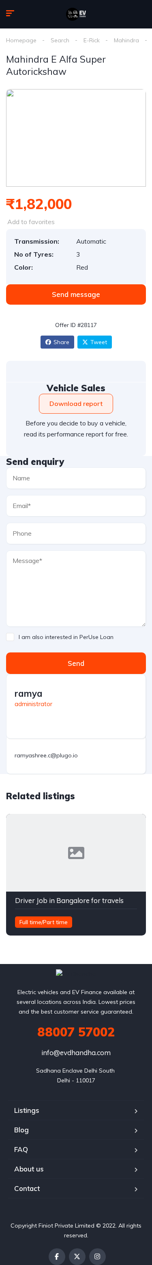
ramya (29, 693)
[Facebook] (57, 1256)
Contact (27, 1188)
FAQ (21, 1149)
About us (29, 1169)
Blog (21, 1129)
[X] (77, 1256)
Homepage (21, 40)
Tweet (98, 342)
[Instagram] (97, 1256)
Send (76, 663)
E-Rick (91, 40)
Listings (26, 1110)
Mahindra (126, 40)
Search (60, 40)
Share (61, 342)
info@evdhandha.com (76, 1052)
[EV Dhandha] (76, 14)
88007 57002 (76, 1032)
